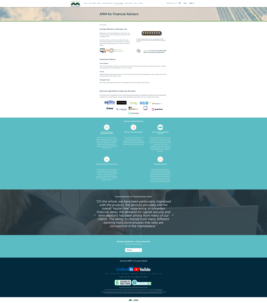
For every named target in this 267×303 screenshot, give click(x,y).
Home (85, 3)
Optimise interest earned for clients (106, 164)
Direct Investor (129, 3)
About (99, 3)
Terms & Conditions (158, 289)
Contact (140, 3)
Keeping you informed (160, 164)
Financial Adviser (118, 3)
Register (146, 50)
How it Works (92, 3)
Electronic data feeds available (133, 132)
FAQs (135, 3)
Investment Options (107, 3)
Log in (185, 3)
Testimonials (154, 273)
